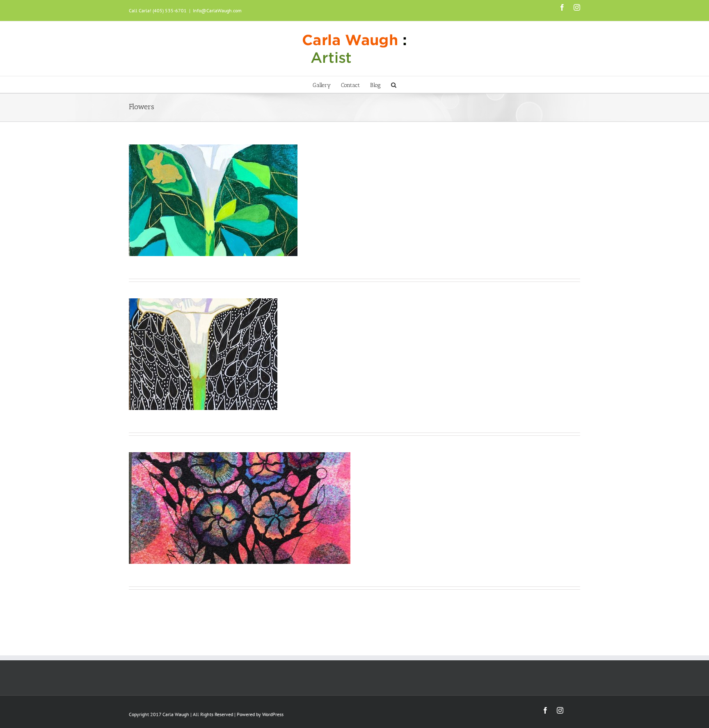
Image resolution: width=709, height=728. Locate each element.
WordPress (273, 714)
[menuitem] (327, 84)
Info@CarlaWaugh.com (217, 10)
